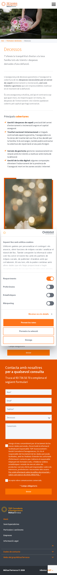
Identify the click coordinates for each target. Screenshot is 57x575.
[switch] (50, 287)
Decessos (27, 41)
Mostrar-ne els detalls (38, 314)
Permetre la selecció (28, 331)
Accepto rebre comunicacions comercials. (25, 480)
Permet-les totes (28, 322)
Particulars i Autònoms (14, 41)
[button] (28, 519)
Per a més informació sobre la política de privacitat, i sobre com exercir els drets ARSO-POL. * (29, 473)
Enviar (28, 352)
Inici (2, 41)
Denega (28, 340)
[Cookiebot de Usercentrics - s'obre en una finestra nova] (42, 232)
